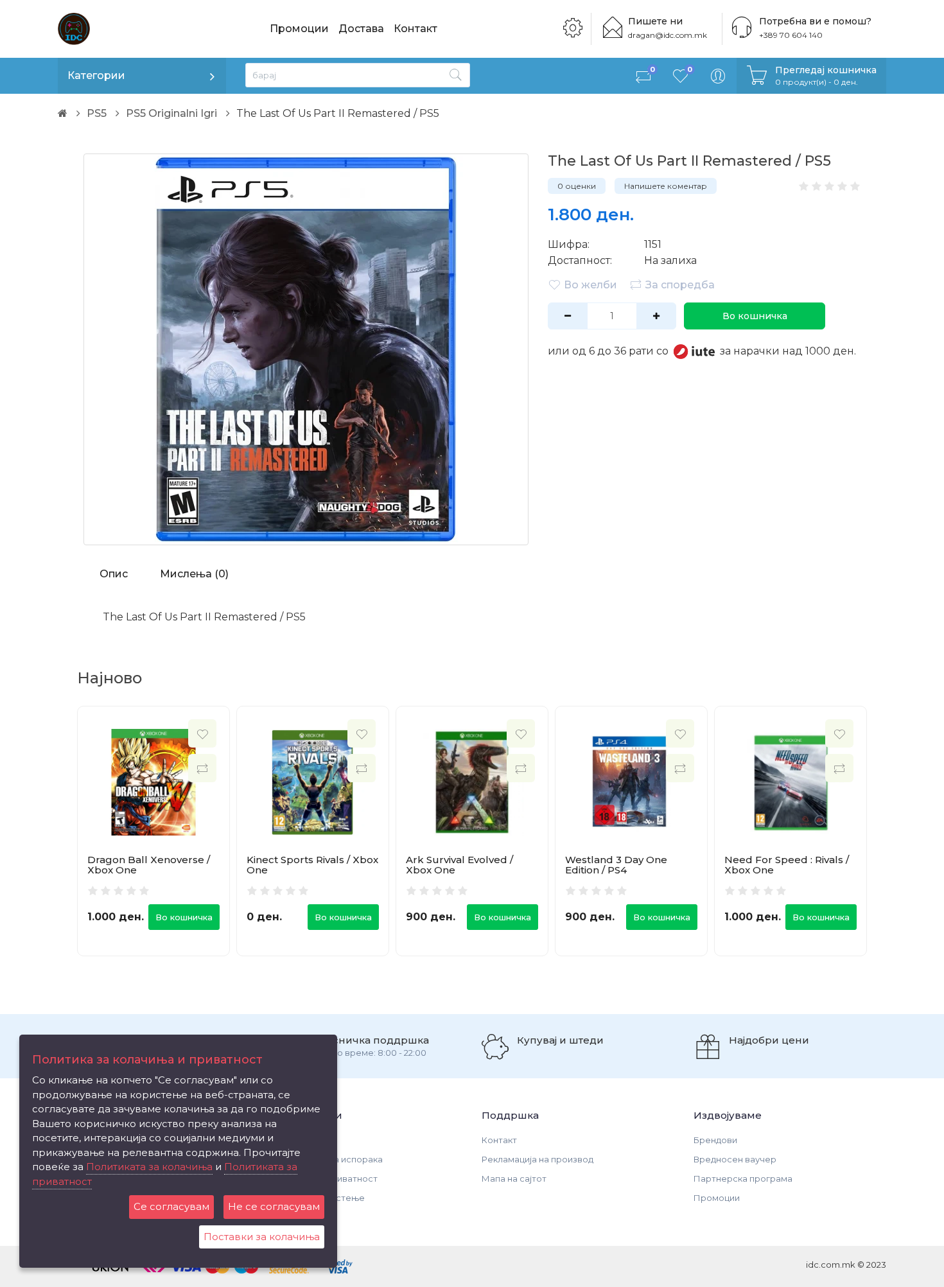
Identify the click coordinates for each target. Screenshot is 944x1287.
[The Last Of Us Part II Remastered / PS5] (306, 349)
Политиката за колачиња (149, 1166)
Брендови (715, 1140)
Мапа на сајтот (514, 1178)
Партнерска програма (743, 1178)
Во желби (590, 285)
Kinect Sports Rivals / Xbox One (312, 865)
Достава (361, 28)
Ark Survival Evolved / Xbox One (459, 865)
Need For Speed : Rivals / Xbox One (786, 865)
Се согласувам (171, 1206)
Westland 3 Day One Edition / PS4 (616, 865)
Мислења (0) (194, 574)
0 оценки (576, 186)
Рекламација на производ (537, 1159)
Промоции (299, 28)
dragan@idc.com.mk (667, 35)
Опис (114, 574)
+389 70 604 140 (791, 35)
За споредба (680, 285)
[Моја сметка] (718, 76)
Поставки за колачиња (262, 1236)
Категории (96, 75)
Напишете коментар (665, 186)
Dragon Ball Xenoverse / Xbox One (148, 865)
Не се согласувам (274, 1206)
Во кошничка (754, 316)
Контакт (415, 28)
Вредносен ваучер (735, 1159)
